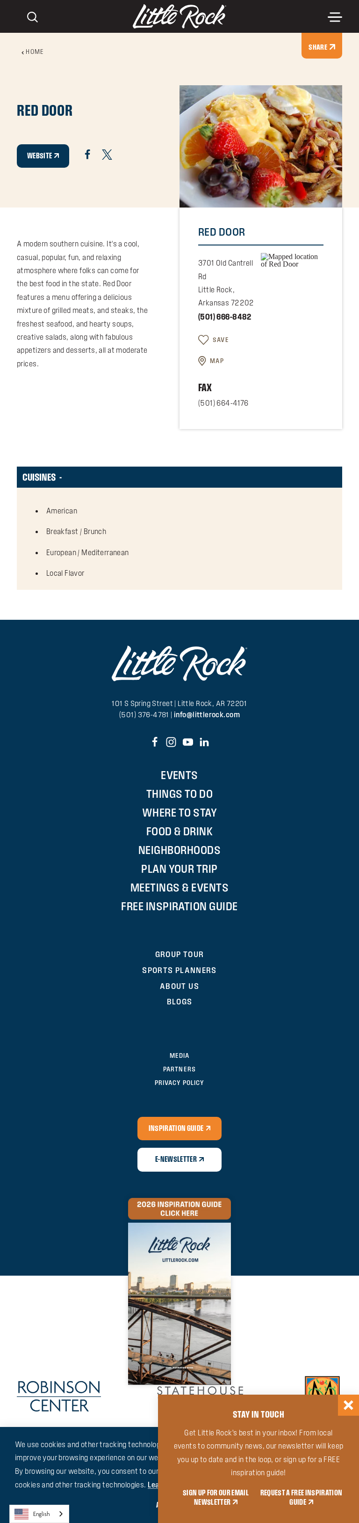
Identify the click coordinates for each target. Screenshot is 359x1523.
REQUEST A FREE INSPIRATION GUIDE (301, 1497)
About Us (179, 985)
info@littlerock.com (207, 715)
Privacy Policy (179, 1082)
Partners (179, 1069)
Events (179, 775)
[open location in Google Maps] (292, 260)
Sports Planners (179, 970)
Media (179, 1055)
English (41, 1513)
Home (35, 51)
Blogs (180, 1001)
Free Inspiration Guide (179, 906)
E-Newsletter (176, 1159)
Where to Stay (179, 812)
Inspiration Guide (176, 1128)
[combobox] (39, 1514)
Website (39, 156)
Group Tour (179, 954)
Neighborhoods (179, 850)
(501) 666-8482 (224, 316)
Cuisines (39, 477)
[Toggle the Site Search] (32, 16)
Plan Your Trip (179, 869)
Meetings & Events (179, 887)
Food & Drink (179, 831)
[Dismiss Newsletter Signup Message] (348, 1405)
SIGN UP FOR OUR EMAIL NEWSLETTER (216, 1497)
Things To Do (179, 794)
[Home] (179, 16)
